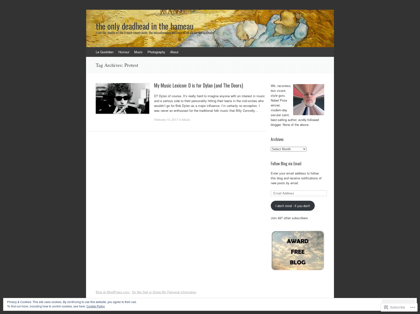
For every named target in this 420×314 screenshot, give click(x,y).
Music (138, 52)
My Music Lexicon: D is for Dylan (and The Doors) (198, 85)
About (174, 52)
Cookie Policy (96, 306)
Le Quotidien (105, 52)
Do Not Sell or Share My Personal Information (164, 292)
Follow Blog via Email (286, 163)
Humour (123, 52)
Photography (156, 52)
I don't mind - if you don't (292, 205)
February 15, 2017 (166, 119)
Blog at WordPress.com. (113, 292)
